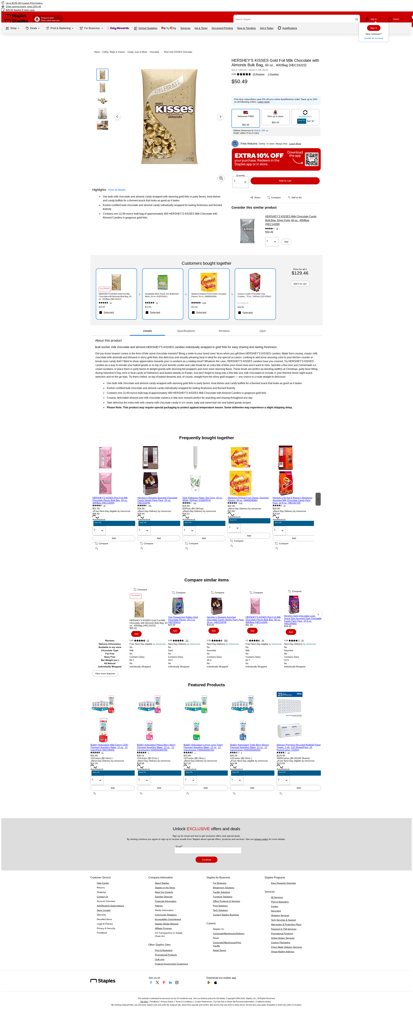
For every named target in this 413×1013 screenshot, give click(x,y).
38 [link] (104, 506)
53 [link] (102, 753)
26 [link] (277, 229)
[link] (69, 3)
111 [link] (186, 640)
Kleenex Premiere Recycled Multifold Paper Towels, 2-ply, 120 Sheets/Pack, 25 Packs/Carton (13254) (299, 747)
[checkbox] (116, 312)
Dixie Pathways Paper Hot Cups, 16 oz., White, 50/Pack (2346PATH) (202, 499)
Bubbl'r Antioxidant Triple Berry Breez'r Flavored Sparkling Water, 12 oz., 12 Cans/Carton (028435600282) (249, 747)
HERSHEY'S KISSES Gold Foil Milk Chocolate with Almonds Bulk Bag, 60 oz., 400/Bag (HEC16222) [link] (115, 296)
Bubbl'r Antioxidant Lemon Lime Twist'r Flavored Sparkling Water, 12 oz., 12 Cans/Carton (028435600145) (203, 747)
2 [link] (148, 753)
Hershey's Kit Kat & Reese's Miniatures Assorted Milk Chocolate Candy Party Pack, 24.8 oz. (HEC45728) (292, 500)
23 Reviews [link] (258, 74)
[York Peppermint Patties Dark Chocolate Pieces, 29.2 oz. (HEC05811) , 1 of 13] (187, 606)
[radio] (246, 117)
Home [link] (97, 52)
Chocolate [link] (154, 52)
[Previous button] (117, 116)
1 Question (273, 74)
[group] (113, 499)
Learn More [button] (295, 143)
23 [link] (111, 303)
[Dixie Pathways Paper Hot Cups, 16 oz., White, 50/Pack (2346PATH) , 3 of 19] (203, 470)
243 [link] (194, 503)
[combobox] (296, 19)
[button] (356, 19)
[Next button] (220, 116)
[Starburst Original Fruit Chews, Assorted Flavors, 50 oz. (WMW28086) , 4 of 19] (249, 470)
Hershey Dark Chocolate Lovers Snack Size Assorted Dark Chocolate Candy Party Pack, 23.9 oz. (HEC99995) (302, 620)
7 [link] (195, 753)
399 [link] (149, 506)
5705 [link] (204, 303)
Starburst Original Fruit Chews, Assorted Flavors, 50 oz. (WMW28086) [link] (208, 295)
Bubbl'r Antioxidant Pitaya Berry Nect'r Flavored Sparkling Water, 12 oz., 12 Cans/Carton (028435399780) (156, 747)
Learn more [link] (264, 102)
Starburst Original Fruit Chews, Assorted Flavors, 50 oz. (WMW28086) (248, 499)
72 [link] (157, 303)
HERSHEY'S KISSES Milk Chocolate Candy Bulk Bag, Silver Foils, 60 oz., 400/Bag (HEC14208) (291, 220)
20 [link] (289, 753)
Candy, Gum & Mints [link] (137, 52)
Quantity (240, 175)
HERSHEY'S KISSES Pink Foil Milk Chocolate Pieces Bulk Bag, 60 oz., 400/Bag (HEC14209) (110, 500)
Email (179, 846)
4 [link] (241, 753)
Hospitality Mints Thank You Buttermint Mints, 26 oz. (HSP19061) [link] (162, 295)
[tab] (147, 331)
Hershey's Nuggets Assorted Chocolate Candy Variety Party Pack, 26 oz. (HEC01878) (157, 500)
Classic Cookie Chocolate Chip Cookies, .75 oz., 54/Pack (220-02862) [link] (254, 295)
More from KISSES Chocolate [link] (178, 52)
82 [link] (285, 506)
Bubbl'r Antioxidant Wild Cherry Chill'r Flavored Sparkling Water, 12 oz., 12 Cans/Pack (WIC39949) (109, 747)
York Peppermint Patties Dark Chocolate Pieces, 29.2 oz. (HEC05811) (183, 620)
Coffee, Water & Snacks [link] (113, 52)
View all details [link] (117, 189)
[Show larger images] (221, 178)
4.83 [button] (234, 74)
